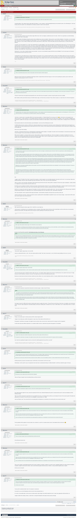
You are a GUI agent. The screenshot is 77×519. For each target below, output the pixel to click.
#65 (75, 106)
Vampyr (4, 13)
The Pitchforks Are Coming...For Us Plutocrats (36, 232)
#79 (75, 448)
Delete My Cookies (11, 517)
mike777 (4, 313)
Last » (18, 9)
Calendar (10, 5)
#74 (75, 348)
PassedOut (5, 85)
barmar (4, 348)
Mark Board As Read (18, 517)
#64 (75, 85)
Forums (2, 5)
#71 (75, 284)
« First (7, 9)
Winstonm (5, 106)
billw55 (4, 203)
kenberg (4, 32)
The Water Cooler (15, 7)
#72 (75, 313)
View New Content (71, 7)
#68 (75, 219)
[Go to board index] (7, 2)
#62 (75, 32)
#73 (75, 329)
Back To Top (3, 517)
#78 (75, 430)
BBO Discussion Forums (4, 7)
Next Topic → (74, 503)
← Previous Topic (63, 503)
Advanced (76, 5)
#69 (75, 247)
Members (6, 5)
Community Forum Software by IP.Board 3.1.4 (69, 517)
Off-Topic (10, 7)
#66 (75, 145)
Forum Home (7, 517)
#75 (75, 368)
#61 (75, 13)
